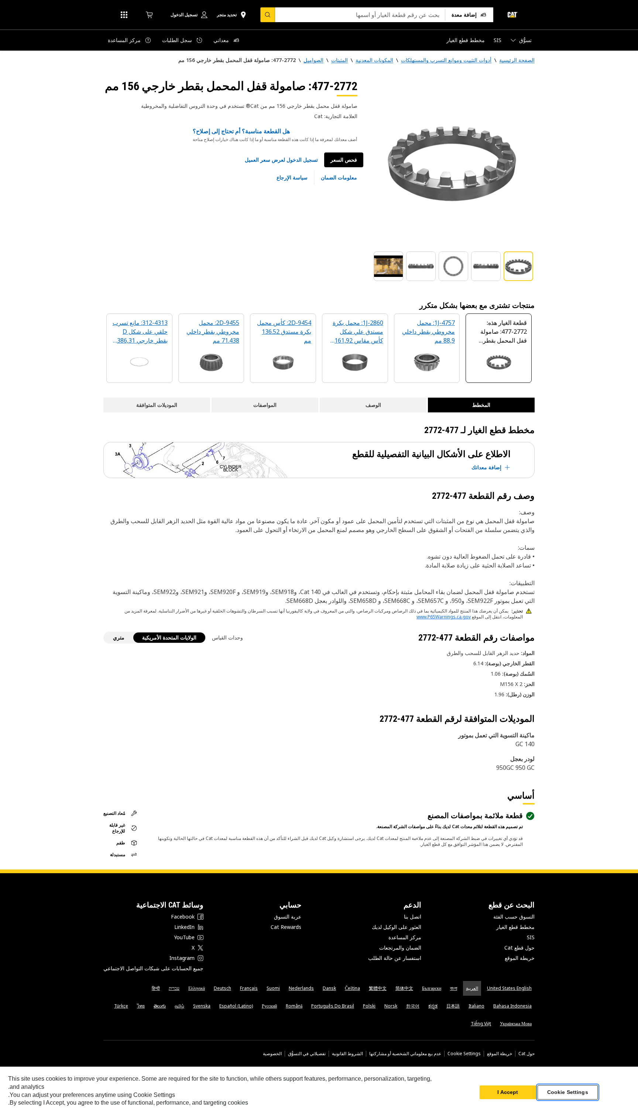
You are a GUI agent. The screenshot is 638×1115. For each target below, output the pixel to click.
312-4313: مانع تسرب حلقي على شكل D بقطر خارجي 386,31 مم (140, 332)
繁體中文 (378, 988)
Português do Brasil (332, 1006)
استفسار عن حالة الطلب (394, 957)
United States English (509, 988)
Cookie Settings (464, 1054)
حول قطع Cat (519, 947)
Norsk (390, 1006)
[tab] (518, 266)
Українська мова (516, 1023)
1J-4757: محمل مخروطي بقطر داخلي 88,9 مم (428, 331)
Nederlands (301, 988)
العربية (472, 988)
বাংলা (453, 988)
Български (431, 988)
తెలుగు (160, 1006)
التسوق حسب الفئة (514, 916)
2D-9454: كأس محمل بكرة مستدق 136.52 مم (284, 331)
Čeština (352, 988)
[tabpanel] (452, 161)
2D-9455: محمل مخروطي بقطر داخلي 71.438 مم (212, 331)
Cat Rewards (286, 926)
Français (249, 988)
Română (294, 1006)
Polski (369, 1006)
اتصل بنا (412, 916)
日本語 (453, 1006)
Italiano (476, 1006)
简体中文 (404, 988)
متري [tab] (118, 637)
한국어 (412, 1006)
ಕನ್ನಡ (433, 1006)
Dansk (329, 988)
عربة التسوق (287, 916)
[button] (281, 159)
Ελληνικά (196, 988)
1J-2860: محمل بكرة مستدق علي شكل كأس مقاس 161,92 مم (358, 332)
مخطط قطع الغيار (515, 926)
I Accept (507, 1092)
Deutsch (222, 988)
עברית (174, 988)
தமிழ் (179, 1006)
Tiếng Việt (481, 1023)
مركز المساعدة (404, 937)
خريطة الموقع (520, 957)
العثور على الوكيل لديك (396, 926)
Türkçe (121, 1006)
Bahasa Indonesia (512, 1006)
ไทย (141, 1006)
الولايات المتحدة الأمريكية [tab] (169, 637)
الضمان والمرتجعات (400, 947)
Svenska (201, 1006)
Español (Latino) (236, 1006)
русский (269, 1006)
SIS (531, 937)
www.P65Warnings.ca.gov (443, 617)
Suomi (273, 988)
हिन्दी (156, 988)
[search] (267, 14)
